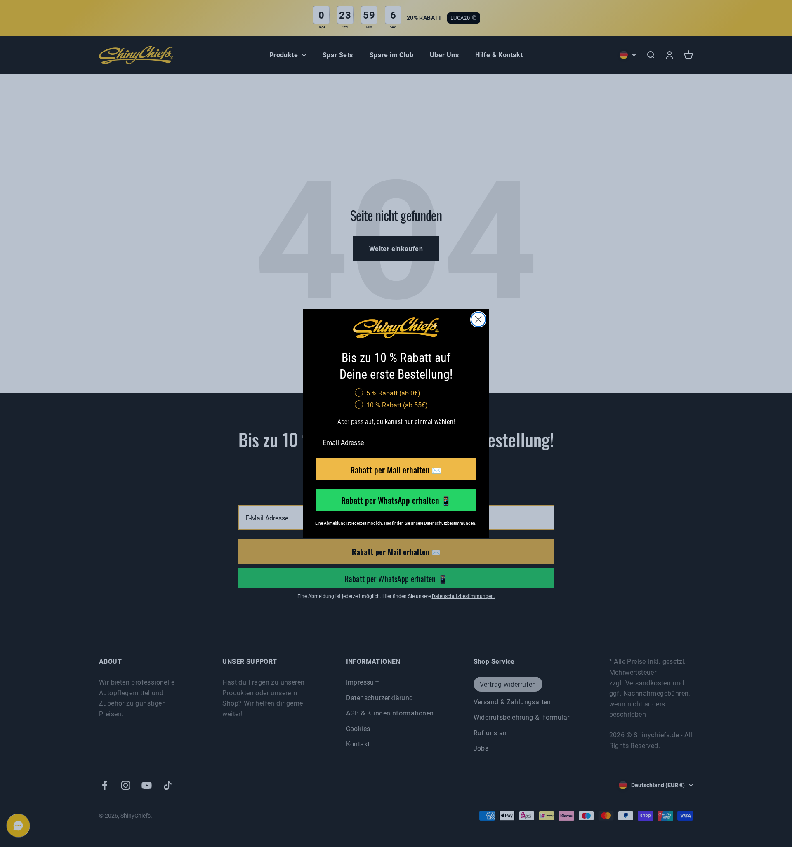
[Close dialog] (478, 319)
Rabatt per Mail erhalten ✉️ (396, 469)
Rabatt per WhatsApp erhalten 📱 (396, 499)
